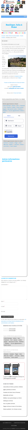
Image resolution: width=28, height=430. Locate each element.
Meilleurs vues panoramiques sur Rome (12, 398)
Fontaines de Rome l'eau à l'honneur (11, 392)
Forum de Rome (17, 93)
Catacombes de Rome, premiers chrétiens (13, 386)
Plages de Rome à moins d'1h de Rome (12, 406)
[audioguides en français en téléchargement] (16, 10)
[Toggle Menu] (25, 16)
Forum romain (19, 107)
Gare (17, 105)
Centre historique (7, 105)
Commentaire (4, 284)
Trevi (5, 107)
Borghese (5, 110)
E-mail (3, 306)
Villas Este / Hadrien (8, 144)
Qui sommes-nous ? (7, 422)
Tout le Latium (13, 146)
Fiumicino (6, 142)
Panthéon (20, 109)
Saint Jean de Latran (12, 109)
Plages (16, 142)
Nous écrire (14, 425)
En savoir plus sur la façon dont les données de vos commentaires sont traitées (13, 321)
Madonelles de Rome (8, 395)
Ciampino (11, 142)
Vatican (13, 105)
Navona (9, 107)
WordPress (23, 428)
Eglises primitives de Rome (9, 389)
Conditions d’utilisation (19, 422)
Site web (3, 311)
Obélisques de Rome (8, 400)
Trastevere (22, 105)
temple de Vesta (18, 76)
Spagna (4, 109)
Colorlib (13, 428)
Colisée (13, 107)
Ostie (20, 142)
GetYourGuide (12, 329)
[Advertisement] (14, 219)
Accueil (3, 35)
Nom (2, 301)
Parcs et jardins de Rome (9, 403)
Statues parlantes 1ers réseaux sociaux (12, 409)
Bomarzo (17, 144)
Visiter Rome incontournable (12, 35)
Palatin (19, 78)
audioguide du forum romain (16, 88)
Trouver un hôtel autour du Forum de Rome (14, 82)
